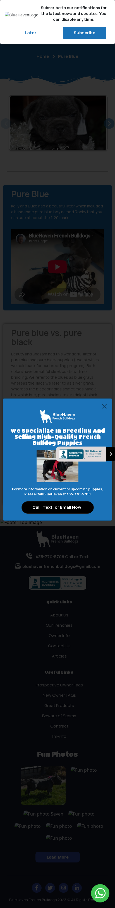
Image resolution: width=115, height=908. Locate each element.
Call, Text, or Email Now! (57, 507)
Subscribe (84, 33)
